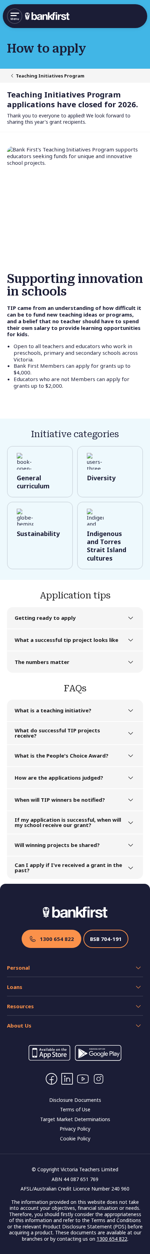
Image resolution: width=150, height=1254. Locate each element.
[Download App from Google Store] (98, 1058)
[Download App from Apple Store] (49, 1058)
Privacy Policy (75, 1128)
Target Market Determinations (75, 1119)
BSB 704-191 (106, 938)
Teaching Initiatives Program (50, 76)
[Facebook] (51, 1079)
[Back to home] (47, 16)
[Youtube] (83, 1079)
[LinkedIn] (67, 1079)
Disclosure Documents (75, 1100)
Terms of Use (75, 1109)
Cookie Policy (75, 1138)
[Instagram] (98, 1079)
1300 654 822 (57, 938)
